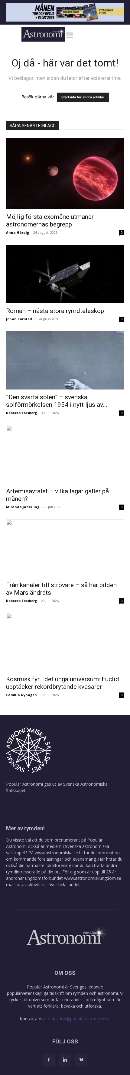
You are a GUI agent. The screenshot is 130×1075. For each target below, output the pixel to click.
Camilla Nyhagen (21, 694)
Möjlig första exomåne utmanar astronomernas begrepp (50, 220)
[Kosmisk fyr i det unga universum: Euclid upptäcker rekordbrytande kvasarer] (65, 642)
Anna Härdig (17, 232)
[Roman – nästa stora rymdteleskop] (65, 274)
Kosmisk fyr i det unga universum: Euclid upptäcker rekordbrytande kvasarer (62, 682)
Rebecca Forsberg (21, 412)
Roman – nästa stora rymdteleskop (55, 311)
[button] (76, 35)
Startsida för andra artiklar (82, 97)
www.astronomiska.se (56, 853)
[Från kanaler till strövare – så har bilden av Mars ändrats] (65, 548)
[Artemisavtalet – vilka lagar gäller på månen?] (65, 454)
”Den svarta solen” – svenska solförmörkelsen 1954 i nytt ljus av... (56, 400)
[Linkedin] (65, 1060)
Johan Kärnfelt (19, 319)
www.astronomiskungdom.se (92, 878)
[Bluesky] (81, 1060)
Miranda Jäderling (22, 507)
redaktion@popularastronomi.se (79, 1019)
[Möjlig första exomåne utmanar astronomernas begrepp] (65, 173)
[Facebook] (49, 1060)
